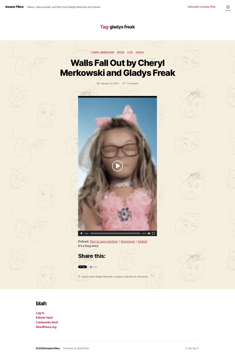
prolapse (118, 276)
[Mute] (149, 233)
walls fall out (130, 276)
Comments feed (47, 322)
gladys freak (88, 276)
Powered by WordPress (76, 348)
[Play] (81, 233)
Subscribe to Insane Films (202, 6)
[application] (117, 166)
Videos (140, 52)
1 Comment (132, 83)
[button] (117, 166)
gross (121, 52)
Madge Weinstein (104, 276)
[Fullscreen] (153, 233)
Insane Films (14, 6)
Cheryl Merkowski (102, 52)
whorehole (142, 276)
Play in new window (104, 241)
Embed (142, 241)
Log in (40, 313)
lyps (130, 52)
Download (128, 241)
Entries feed (44, 317)
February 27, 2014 (110, 83)
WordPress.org (46, 327)
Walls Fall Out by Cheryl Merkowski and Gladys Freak (117, 67)
